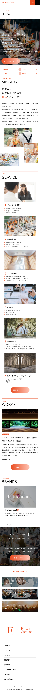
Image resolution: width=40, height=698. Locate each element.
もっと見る (16, 467)
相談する (15, 390)
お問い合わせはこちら (18, 558)
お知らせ (7, 674)
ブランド (7, 650)
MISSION (5, 69)
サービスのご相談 (9, 61)
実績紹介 (7, 660)
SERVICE (24, 69)
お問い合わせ (8, 679)
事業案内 (7, 646)
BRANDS (24, 73)
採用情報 (7, 665)
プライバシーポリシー (20, 686)
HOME (3, 525)
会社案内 (7, 655)
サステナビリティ (10, 669)
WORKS (5, 73)
